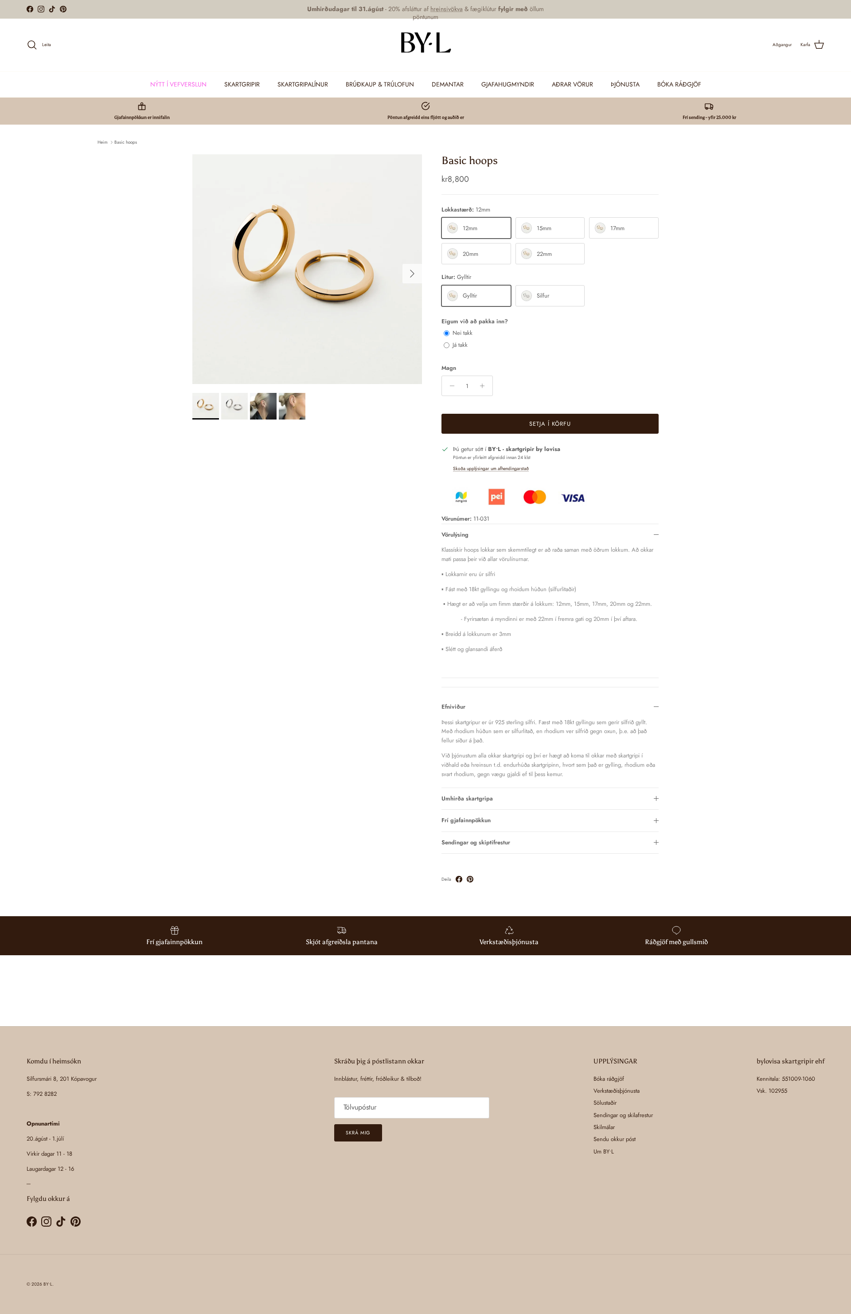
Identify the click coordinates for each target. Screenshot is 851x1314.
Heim (103, 142)
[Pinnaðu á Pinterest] (470, 879)
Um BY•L (603, 1151)
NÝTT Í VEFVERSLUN (178, 83)
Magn (448, 368)
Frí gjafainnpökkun (466, 820)
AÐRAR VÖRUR (572, 83)
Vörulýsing (454, 534)
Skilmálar (604, 1127)
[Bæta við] (484, 386)
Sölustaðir (605, 1102)
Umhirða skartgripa (467, 798)
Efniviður (453, 706)
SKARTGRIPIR (242, 83)
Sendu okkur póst (614, 1139)
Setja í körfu (550, 424)
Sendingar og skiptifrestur (475, 842)
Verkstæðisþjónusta (616, 1091)
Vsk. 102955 (772, 1091)
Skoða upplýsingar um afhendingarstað (491, 468)
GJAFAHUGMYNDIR (507, 83)
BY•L (47, 1284)
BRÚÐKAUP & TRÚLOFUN (380, 83)
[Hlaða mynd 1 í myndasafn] (307, 269)
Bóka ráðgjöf (608, 1079)
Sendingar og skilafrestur (623, 1115)
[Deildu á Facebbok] (459, 879)
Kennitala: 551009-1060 (786, 1079)
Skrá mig (358, 1132)
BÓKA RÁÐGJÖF (679, 83)
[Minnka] (449, 386)
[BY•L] (425, 45)
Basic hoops (125, 142)
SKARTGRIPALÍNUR (302, 83)
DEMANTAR (448, 83)
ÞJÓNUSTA (625, 83)
